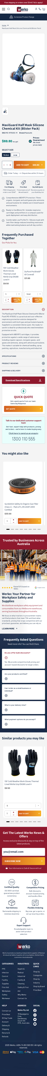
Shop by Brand (39, 986)
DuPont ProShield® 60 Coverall (32, 273)
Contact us (6, 1011)
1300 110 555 (23, 439)
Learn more (8, 628)
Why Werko (22, 994)
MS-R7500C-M (9, 133)
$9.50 (6, 283)
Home (4, 25)
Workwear (6, 998)
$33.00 (8, 513)
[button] (43, 9)
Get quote (10, 409)
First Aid (5, 987)
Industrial (21, 976)
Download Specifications (18, 380)
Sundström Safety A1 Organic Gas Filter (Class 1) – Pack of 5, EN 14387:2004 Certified (21, 506)
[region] (23, 277)
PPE (3, 969)
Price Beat (37, 990)
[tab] (8, 529)
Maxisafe (28, 133)
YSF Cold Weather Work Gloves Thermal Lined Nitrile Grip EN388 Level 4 (10, 273)
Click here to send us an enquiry (23, 433)
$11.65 (27, 278)
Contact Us (22, 998)
